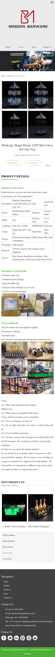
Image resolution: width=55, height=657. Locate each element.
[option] (27, 61)
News (34, 47)
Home (8, 47)
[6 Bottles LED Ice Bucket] (14, 507)
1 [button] (21, 69)
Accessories (7, 558)
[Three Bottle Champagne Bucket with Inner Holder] (40, 507)
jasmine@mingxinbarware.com (23, 613)
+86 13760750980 (21, 617)
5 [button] (33, 69)
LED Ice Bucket (9, 535)
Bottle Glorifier (8, 541)
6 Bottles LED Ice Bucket (14, 526)
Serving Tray (20, 75)
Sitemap (27, 653)
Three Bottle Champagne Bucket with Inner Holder (40, 526)
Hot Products (13, 482)
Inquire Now (13, 163)
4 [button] (30, 69)
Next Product (33, 163)
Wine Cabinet (8, 547)
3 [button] (27, 69)
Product (21, 47)
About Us (7, 589)
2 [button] (24, 69)
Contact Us (47, 47)
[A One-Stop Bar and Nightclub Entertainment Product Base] (27, 61)
